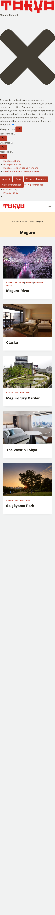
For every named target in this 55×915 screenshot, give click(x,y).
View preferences (36, 179)
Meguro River (17, 291)
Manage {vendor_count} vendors (20, 168)
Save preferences (11, 184)
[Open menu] (49, 207)
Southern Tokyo (27, 221)
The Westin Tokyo (21, 450)
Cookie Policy (10, 189)
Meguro (29, 283)
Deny (18, 179)
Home (15, 221)
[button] (27, 57)
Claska (12, 342)
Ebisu (21, 283)
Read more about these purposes (21, 171)
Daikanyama (11, 283)
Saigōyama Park (20, 506)
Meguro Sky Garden (23, 398)
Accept (6, 179)
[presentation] (27, 262)
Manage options (11, 161)
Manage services (12, 164)
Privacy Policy (10, 193)
